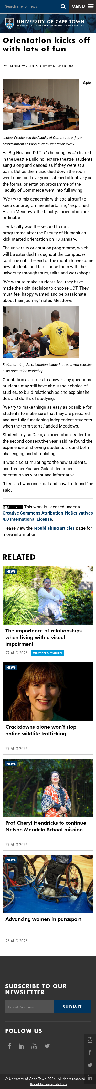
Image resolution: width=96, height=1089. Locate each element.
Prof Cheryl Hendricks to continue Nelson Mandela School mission (45, 826)
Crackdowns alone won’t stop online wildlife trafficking (40, 730)
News (11, 571)
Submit (72, 1006)
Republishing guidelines (48, 1084)
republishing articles (54, 528)
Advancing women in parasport (43, 919)
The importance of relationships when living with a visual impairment (43, 637)
